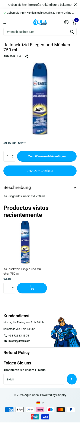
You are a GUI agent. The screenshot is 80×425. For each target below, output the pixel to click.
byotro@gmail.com (19, 340)
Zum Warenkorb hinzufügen (47, 156)
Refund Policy (16, 352)
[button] (13, 152)
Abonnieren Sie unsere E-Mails (24, 370)
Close (75, 4)
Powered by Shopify (53, 395)
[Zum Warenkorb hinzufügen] (32, 288)
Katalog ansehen (5, 21)
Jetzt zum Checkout (40, 171)
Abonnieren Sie (72, 379)
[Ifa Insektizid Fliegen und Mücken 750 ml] (25, 242)
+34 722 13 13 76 (19, 335)
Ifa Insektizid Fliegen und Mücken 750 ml (22, 271)
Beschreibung (17, 187)
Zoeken (72, 31)
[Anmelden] (66, 22)
